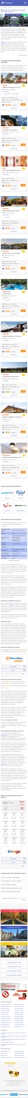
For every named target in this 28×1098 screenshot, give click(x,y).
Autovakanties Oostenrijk (5, 1016)
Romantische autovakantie (19, 1057)
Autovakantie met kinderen (6, 1057)
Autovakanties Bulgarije (19, 1020)
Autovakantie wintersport (19, 1051)
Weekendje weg (4, 1053)
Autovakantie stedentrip (19, 1053)
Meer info (6, 91)
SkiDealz (13, 1080)
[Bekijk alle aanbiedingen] (4, 1094)
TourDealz (18, 1080)
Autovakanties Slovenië (19, 1018)
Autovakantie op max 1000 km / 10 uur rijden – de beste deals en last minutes (14, 1037)
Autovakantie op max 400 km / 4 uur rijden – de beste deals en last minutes (13, 1033)
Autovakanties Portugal (18, 1016)
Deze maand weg (14, 911)
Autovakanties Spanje (18, 1022)
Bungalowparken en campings (8, 1042)
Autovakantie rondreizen (19, 1055)
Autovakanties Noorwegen (6, 1018)
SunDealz (9, 1080)
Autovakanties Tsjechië (5, 1026)
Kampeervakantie (4, 1055)
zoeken (23, 673)
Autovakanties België (5, 1008)
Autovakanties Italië (4, 1014)
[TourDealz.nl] (10, 1063)
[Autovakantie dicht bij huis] (14, 934)
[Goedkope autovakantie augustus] (14, 918)
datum (13, 670)
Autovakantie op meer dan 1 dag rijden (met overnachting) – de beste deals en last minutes (14, 1040)
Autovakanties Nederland (6, 1004)
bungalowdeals (20, 510)
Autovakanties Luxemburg (19, 1012)
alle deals (7, 498)
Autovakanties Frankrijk (5, 1010)
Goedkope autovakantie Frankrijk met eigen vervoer (13, 11)
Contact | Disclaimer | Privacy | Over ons (14, 1084)
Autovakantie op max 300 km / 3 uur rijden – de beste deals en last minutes (13, 1045)
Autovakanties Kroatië (5, 1024)
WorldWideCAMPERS (21, 651)
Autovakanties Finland (18, 1010)
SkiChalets (6, 687)
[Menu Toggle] (25, 3)
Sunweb (10, 683)
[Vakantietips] (14, 951)
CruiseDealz (22, 1080)
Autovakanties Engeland (19, 1006)
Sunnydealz (18, 1082)
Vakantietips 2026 (14, 943)
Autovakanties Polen (5, 1012)
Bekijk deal (14, 108)
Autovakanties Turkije (18, 1026)
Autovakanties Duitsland (5, 1006)
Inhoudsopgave (23, 55)
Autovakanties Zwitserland (19, 1024)
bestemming (13, 666)
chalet (7, 685)
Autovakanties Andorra (18, 1014)
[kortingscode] (14, 990)
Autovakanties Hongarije (19, 1004)
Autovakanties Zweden (5, 1020)
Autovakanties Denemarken (6, 1022)
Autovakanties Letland (18, 1008)
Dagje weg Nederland (5, 1051)
